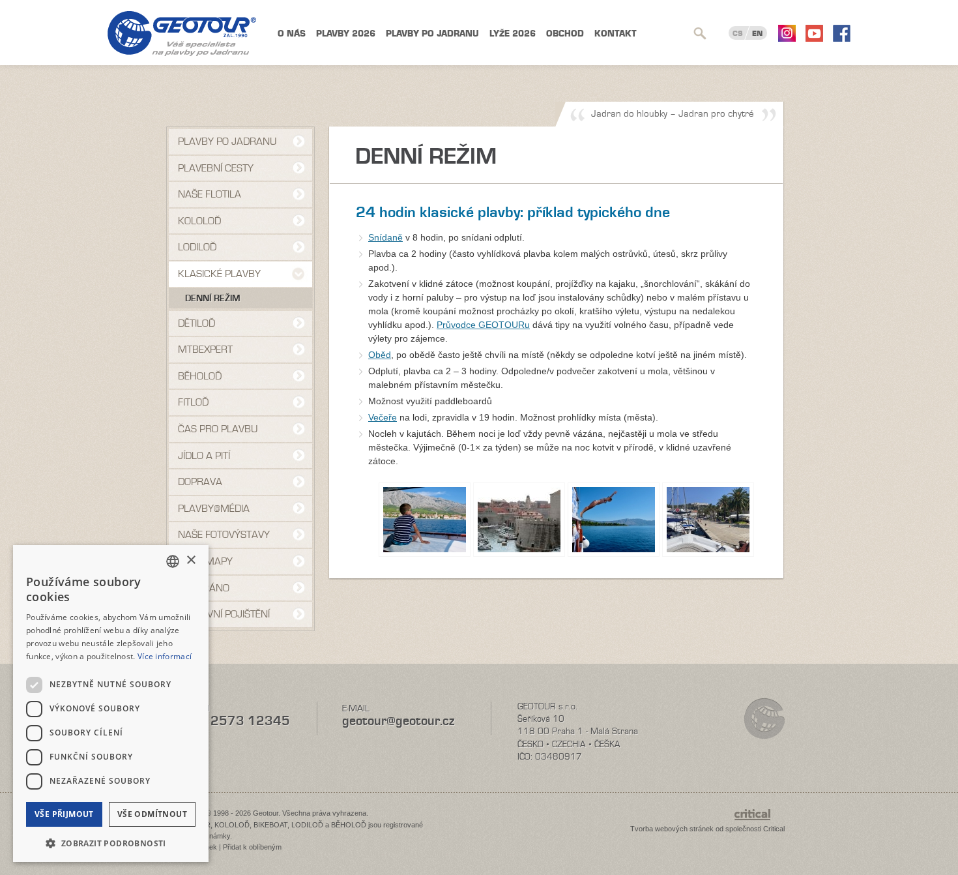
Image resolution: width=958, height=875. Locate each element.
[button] (111, 842)
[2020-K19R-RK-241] (425, 519)
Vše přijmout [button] (64, 814)
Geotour (182, 33)
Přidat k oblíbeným (252, 847)
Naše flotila (209, 194)
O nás (292, 33)
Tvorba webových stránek (672, 829)
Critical (774, 829)
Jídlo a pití (204, 456)
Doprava (200, 482)
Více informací (165, 656)
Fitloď (193, 402)
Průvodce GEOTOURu (483, 324)
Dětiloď (196, 323)
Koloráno (203, 588)
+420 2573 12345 (231, 720)
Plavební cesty (216, 168)
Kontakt (615, 33)
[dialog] (111, 703)
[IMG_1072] (708, 519)
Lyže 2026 (512, 33)
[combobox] (172, 561)
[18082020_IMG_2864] (519, 519)
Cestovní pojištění (224, 614)
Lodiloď (197, 247)
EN (757, 33)
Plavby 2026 (345, 33)
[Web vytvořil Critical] (759, 821)
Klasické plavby (219, 274)
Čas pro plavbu (217, 429)
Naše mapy (205, 561)
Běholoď (200, 376)
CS (738, 33)
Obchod (565, 33)
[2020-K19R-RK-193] (614, 519)
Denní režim (212, 298)
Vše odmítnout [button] (152, 814)
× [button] (191, 560)
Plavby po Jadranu (432, 33)
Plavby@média (214, 508)
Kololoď (199, 221)
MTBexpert (205, 349)
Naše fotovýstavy (224, 535)
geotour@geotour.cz (398, 720)
